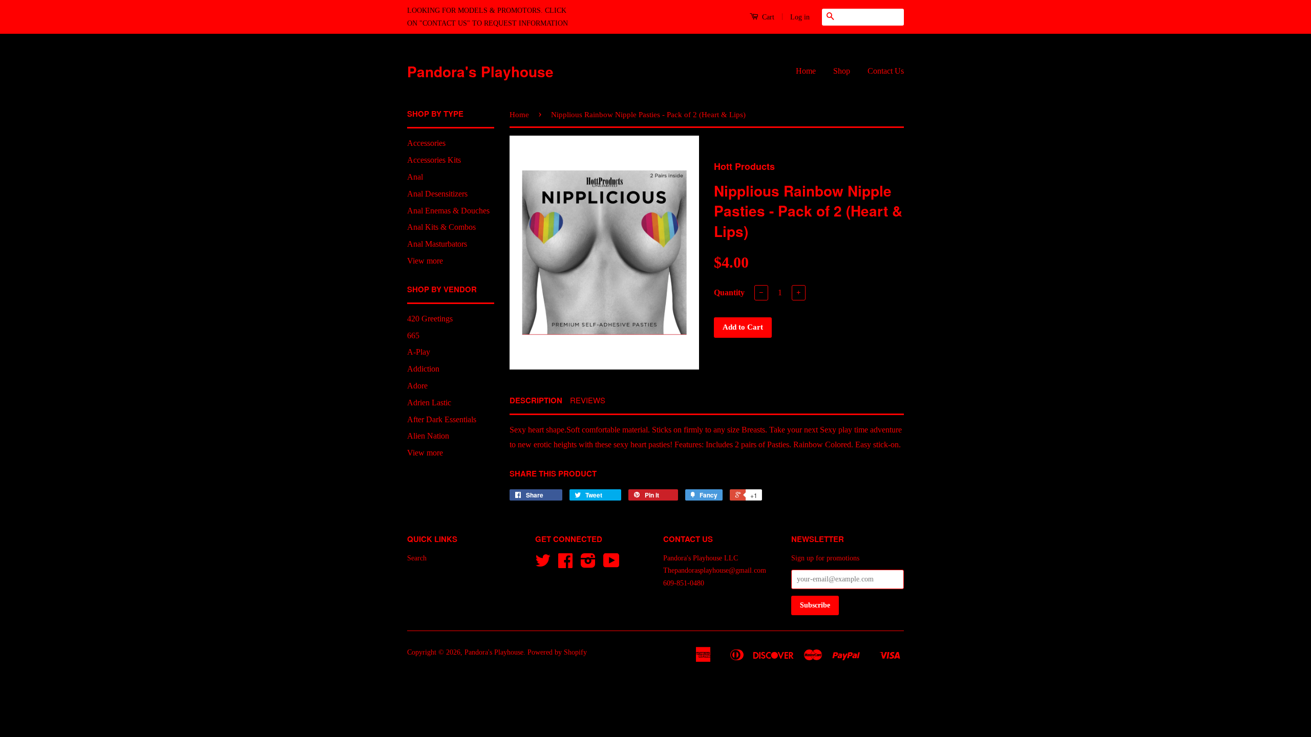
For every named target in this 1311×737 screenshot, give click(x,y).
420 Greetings (430, 318)
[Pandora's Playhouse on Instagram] (588, 564)
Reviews (587, 400)
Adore (417, 385)
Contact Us (886, 71)
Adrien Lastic (429, 402)
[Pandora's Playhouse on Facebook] (565, 564)
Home (806, 71)
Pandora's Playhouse (480, 71)
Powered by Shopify (557, 652)
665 (413, 335)
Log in (800, 17)
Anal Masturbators (437, 244)
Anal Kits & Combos (441, 227)
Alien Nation (428, 435)
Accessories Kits (434, 160)
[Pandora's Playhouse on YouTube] (611, 564)
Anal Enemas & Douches (448, 210)
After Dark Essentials (441, 419)
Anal (415, 176)
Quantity (729, 292)
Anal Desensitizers (437, 193)
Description (536, 400)
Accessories (426, 143)
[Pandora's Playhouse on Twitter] (543, 564)
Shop (841, 71)
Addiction (423, 368)
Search (417, 558)
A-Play (418, 352)
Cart (767, 17)
